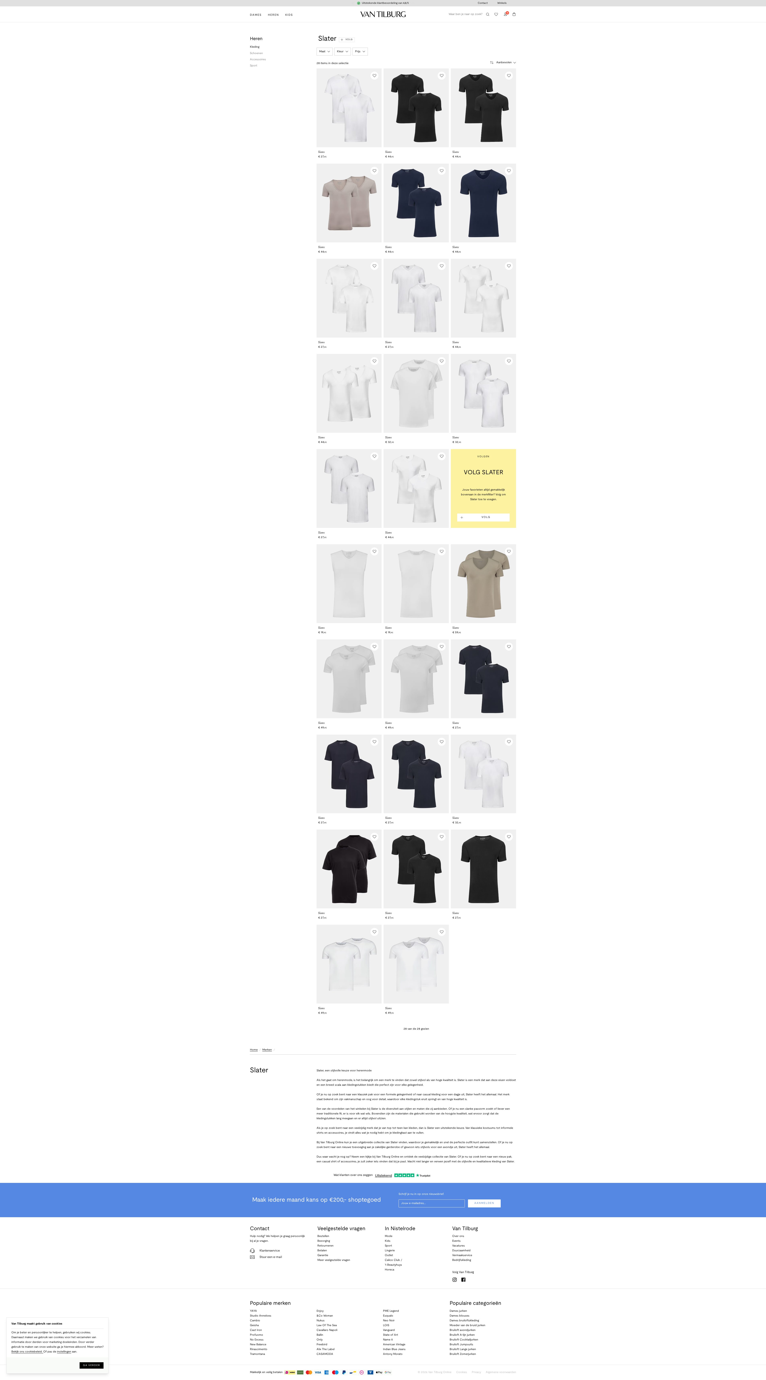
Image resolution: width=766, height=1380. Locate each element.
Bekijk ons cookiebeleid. (27, 1351)
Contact (483, 3)
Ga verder (91, 1365)
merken (267, 1050)
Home (254, 1050)
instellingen (64, 1351)
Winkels (501, 3)
